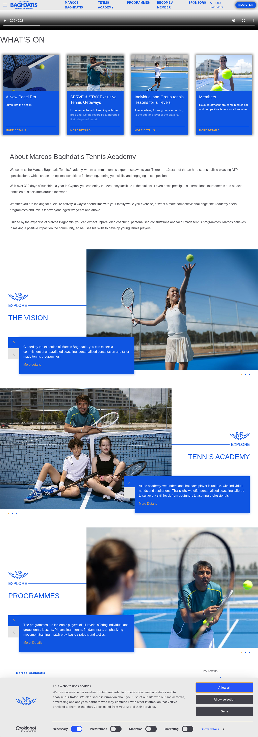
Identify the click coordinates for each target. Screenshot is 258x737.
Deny (224, 711)
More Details (148, 618)
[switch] (116, 729)
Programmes (138, 2)
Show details (210, 729)
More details (32, 479)
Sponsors (197, 2)
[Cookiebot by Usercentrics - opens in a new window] (26, 729)
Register (245, 5)
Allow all (224, 687)
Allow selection (224, 699)
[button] (13, 457)
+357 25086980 (216, 4)
